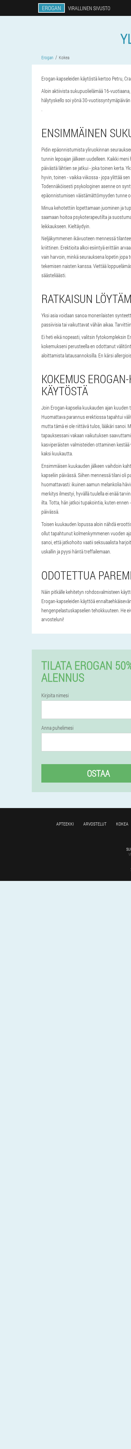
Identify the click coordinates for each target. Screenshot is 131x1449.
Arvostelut (95, 824)
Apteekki (65, 824)
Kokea (122, 824)
